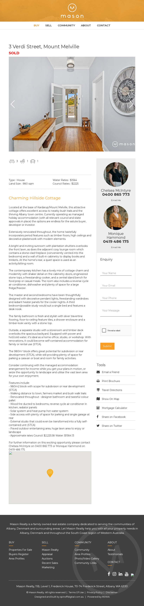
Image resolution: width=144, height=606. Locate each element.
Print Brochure (111, 381)
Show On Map (110, 399)
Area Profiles (16, 558)
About (86, 25)
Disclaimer (112, 592)
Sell (48, 25)
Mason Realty (50, 549)
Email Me (116, 200)
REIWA (106, 596)
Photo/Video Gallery (87, 558)
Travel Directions (112, 390)
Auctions (47, 558)
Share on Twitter (112, 425)
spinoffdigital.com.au (72, 596)
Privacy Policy (95, 592)
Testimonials (115, 554)
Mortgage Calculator (114, 408)
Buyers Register (19, 554)
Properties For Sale (20, 549)
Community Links (85, 563)
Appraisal (47, 554)
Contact (103, 25)
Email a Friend (110, 372)
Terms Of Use (76, 592)
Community (66, 25)
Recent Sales (50, 563)
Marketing (48, 567)
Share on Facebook (114, 417)
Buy (36, 25)
